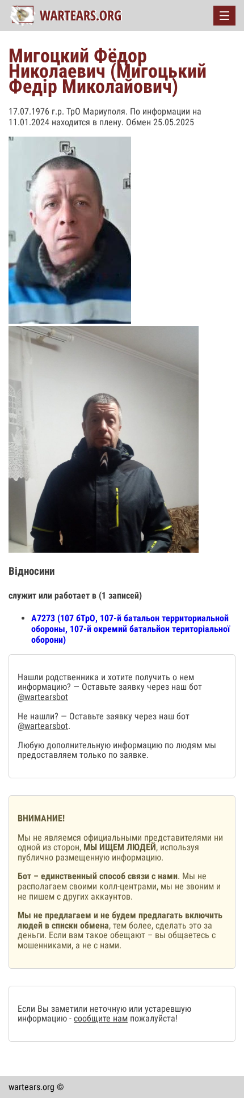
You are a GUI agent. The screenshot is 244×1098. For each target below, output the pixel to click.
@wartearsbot (43, 697)
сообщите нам (101, 1018)
